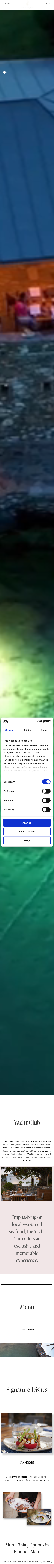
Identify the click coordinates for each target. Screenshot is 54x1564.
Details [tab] (27, 730)
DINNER (31, 1330)
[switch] (46, 791)
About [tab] (44, 730)
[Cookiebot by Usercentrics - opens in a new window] (38, 722)
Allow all (27, 822)
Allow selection (27, 831)
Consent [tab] (9, 730)
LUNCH (22, 1330)
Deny (27, 840)
